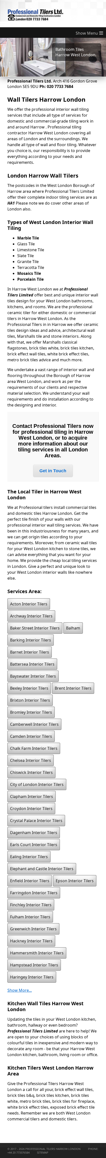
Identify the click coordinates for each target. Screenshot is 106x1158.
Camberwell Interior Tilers (34, 724)
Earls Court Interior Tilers (33, 844)
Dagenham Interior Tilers (33, 832)
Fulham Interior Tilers (30, 917)
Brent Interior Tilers (73, 688)
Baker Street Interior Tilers (35, 628)
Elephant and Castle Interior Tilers (41, 868)
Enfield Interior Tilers (29, 880)
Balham (73, 628)
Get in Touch (52, 470)
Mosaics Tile (29, 273)
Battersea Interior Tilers (32, 664)
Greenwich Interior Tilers (33, 929)
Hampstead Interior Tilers (34, 965)
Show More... (19, 990)
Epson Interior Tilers (75, 880)
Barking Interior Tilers (30, 640)
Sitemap (42, 1152)
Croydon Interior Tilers (31, 808)
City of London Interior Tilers (37, 784)
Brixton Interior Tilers (30, 700)
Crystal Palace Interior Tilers (36, 820)
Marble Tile (28, 238)
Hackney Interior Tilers (31, 941)
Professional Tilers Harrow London (53, 1149)
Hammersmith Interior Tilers (37, 953)
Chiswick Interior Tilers (31, 772)
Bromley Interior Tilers (31, 712)
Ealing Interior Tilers (29, 856)
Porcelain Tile (30, 279)
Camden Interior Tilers (31, 736)
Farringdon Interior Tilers (33, 892)
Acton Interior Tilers (28, 604)
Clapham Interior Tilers (31, 796)
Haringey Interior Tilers (31, 977)
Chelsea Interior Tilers (30, 760)
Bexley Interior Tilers (29, 688)
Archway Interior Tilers (31, 616)
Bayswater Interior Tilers (33, 676)
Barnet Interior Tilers (29, 652)
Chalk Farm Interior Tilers (33, 748)
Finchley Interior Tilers (31, 904)
